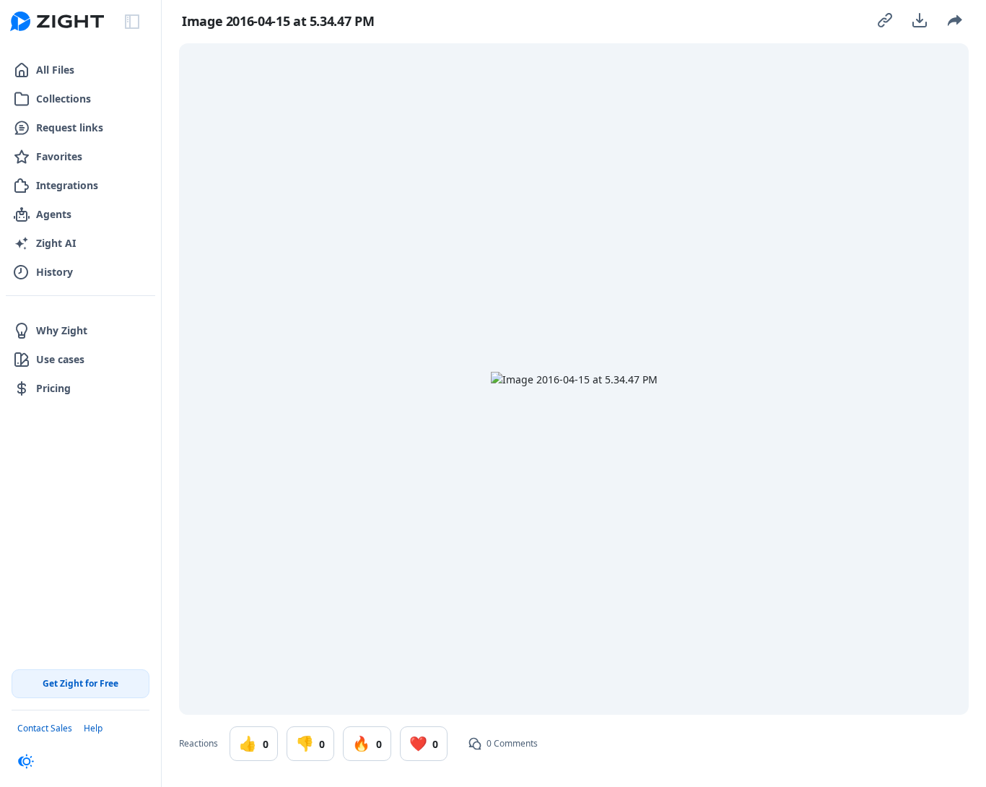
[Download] (919, 20)
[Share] (954, 20)
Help (93, 728)
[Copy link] (885, 20)
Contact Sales (44, 728)
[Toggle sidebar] (132, 22)
